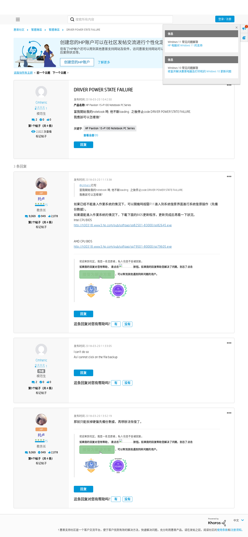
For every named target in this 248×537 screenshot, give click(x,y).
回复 (83, 145)
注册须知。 (237, 530)
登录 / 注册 (224, 19)
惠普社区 (19, 29)
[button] (229, 85)
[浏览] (17, 19)
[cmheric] (41, 92)
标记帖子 (41, 136)
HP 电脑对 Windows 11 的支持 (185, 45)
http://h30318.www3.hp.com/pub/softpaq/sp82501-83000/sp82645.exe (123, 225)
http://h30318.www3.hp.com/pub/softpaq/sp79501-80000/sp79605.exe (123, 247)
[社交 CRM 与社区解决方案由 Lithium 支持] (217, 522)
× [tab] (236, 27)
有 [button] (115, 324)
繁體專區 (36, 29)
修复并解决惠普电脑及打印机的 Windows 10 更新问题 (199, 71)
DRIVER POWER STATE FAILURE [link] (83, 29)
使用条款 (222, 530)
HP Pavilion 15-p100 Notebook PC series (110, 128)
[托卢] (41, 183)
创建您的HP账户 (77, 62)
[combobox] (120, 19)
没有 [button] (127, 324)
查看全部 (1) (91, 135)
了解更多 (104, 62)
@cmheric (85, 185)
